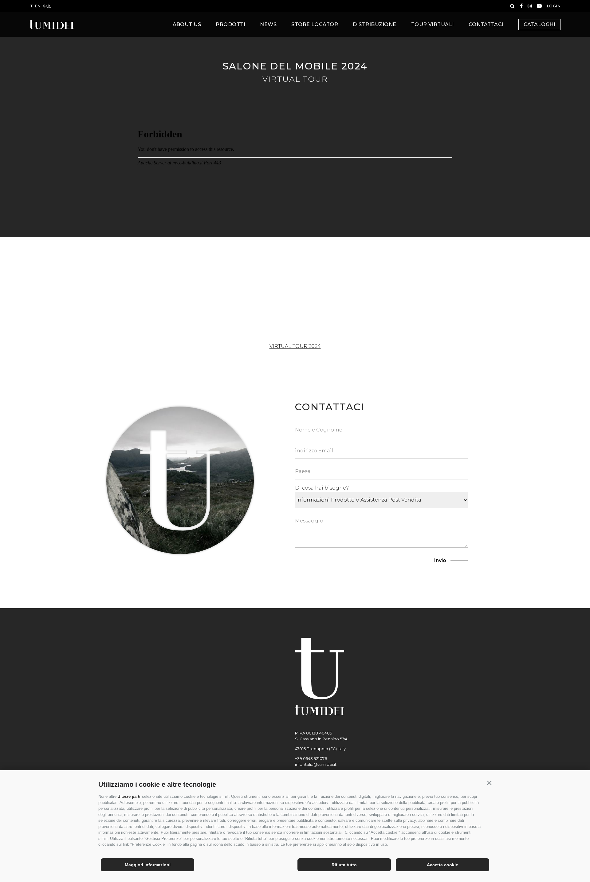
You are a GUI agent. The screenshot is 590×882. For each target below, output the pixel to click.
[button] (489, 783)
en (38, 6)
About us (187, 24)
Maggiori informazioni (148, 864)
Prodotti (230, 24)
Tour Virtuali (432, 24)
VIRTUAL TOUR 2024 (295, 346)
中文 (47, 6)
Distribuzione (374, 24)
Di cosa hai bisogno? (322, 488)
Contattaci (486, 24)
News (268, 24)
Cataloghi (539, 24)
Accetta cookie (442, 864)
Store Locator (314, 24)
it (31, 6)
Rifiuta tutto (344, 864)
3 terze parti (129, 796)
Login (553, 6)
